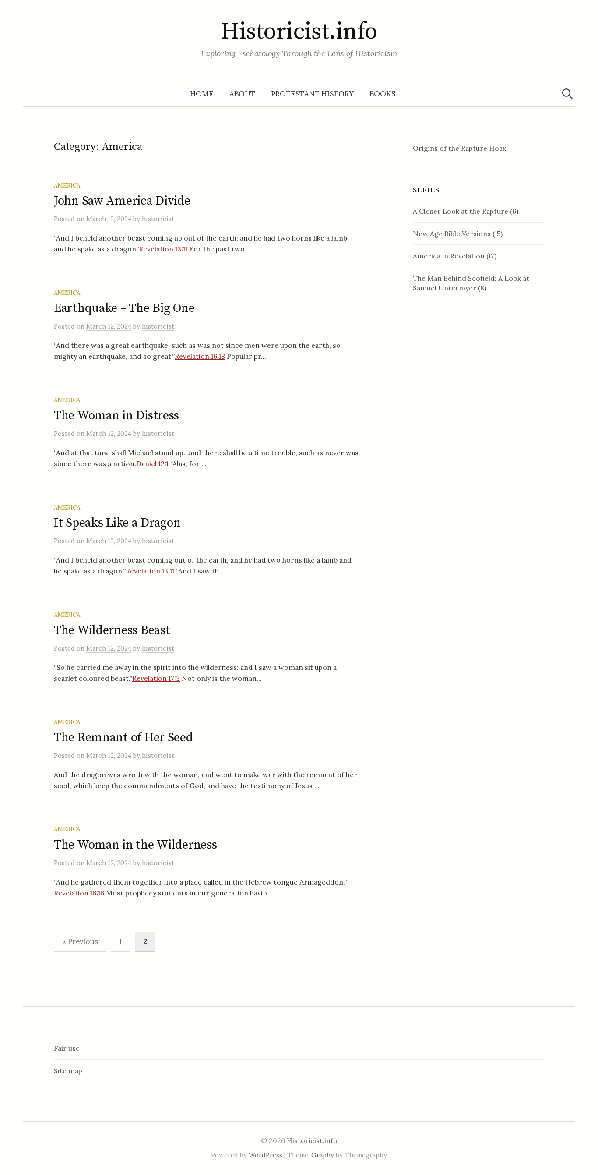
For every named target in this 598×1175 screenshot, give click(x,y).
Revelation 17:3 (156, 678)
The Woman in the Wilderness (135, 845)
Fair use (67, 1048)
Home (202, 94)
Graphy (322, 1155)
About (242, 94)
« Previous (80, 941)
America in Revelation (449, 255)
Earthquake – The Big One (124, 308)
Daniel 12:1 (152, 463)
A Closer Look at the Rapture (460, 211)
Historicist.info (299, 31)
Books (382, 94)
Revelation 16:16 (79, 892)
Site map (68, 1070)
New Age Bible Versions (452, 233)
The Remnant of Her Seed (123, 737)
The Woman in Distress (116, 415)
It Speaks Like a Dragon (117, 523)
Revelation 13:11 (163, 248)
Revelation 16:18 (200, 356)
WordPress (265, 1155)
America (67, 185)
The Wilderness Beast (112, 630)
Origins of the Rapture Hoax (459, 148)
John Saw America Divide (122, 201)
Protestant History (312, 94)
